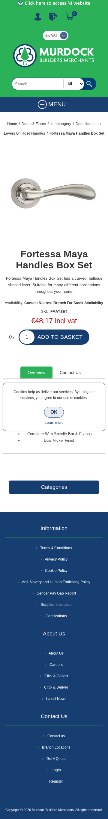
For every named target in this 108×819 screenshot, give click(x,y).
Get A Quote (56, 759)
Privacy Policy (56, 559)
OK (54, 412)
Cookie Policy (56, 571)
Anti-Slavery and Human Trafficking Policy (56, 582)
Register (38, 16)
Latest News (56, 699)
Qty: (12, 337)
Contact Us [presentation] (70, 372)
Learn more (54, 423)
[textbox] (48, 84)
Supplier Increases (56, 605)
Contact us (56, 736)
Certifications (56, 616)
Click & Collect (56, 676)
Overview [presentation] (36, 372)
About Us (56, 653)
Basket (69, 16)
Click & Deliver (56, 687)
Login (56, 770)
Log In (53, 16)
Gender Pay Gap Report (56, 593)
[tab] (36, 372)
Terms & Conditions (56, 548)
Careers (56, 665)
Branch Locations (56, 747)
